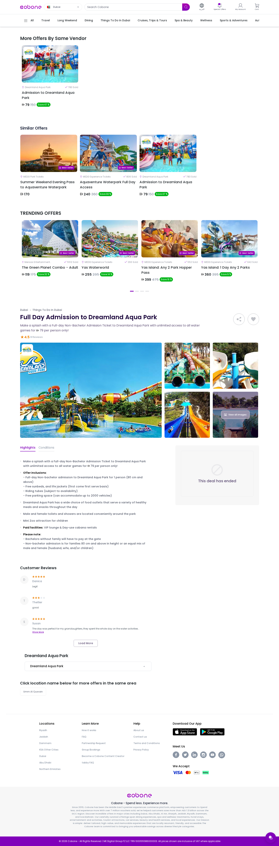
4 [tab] (147, 291)
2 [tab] (137, 291)
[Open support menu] (270, 837)
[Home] (31, 7)
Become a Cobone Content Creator (103, 756)
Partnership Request (94, 743)
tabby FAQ (88, 762)
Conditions (46, 447)
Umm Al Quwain (33, 691)
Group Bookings (91, 749)
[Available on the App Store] (185, 732)
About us (138, 730)
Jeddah (43, 736)
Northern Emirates (50, 769)
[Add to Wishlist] (253, 319)
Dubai (24, 310)
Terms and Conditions (146, 743)
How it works (89, 730)
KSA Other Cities (48, 749)
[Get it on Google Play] (212, 732)
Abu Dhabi (45, 762)
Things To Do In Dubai (47, 310)
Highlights (27, 447)
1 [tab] (132, 291)
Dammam (45, 743)
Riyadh (43, 730)
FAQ (84, 736)
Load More (85, 643)
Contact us (140, 736)
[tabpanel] (50, 79)
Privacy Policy (141, 749)
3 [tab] (142, 291)
